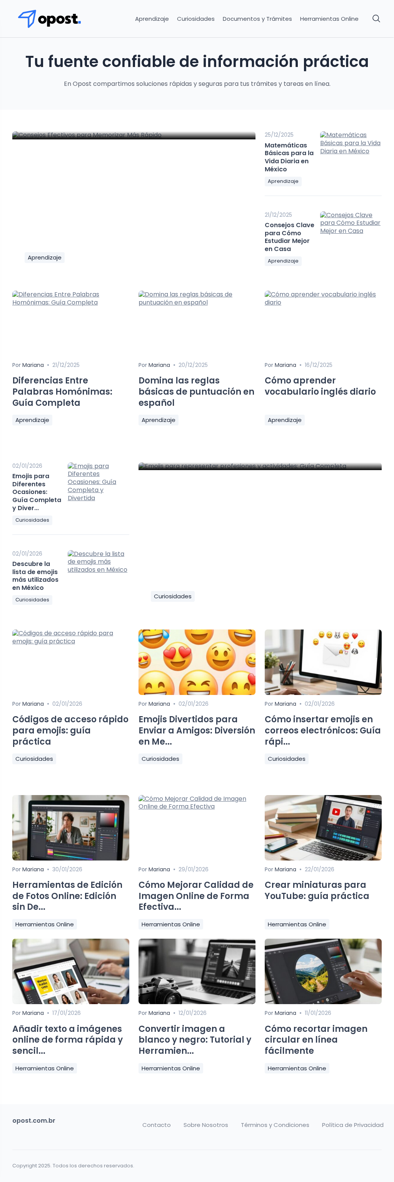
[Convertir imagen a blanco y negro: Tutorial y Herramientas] (197, 1002)
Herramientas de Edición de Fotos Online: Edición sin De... (67, 896)
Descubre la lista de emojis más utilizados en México (35, 575)
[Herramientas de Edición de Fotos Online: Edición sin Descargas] (70, 858)
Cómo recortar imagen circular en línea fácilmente (316, 1040)
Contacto (156, 1125)
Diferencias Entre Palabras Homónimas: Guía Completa (62, 392)
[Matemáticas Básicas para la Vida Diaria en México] (351, 154)
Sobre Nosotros (206, 1125)
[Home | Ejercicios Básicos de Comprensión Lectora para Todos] (55, 18)
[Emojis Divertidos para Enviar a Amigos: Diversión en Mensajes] (197, 692)
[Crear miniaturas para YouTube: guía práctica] (323, 858)
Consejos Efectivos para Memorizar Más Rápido (130, 240)
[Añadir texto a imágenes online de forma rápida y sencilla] (70, 1002)
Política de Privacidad (353, 1125)
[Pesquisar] (377, 19)
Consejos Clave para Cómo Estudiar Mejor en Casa (289, 237)
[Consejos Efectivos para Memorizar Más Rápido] (133, 135)
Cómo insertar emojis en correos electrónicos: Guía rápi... (323, 730)
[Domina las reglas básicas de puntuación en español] (197, 302)
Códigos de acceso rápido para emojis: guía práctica (70, 730)
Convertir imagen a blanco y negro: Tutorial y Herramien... (195, 1040)
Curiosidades (196, 19)
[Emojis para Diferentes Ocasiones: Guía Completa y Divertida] (98, 485)
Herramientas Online (329, 19)
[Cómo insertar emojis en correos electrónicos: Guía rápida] (323, 692)
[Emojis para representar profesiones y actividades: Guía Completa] (260, 466)
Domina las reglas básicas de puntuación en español (196, 392)
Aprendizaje (152, 19)
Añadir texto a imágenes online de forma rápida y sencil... (67, 1040)
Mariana (45, 225)
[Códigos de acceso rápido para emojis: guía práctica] (70, 641)
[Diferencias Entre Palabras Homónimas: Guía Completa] (70, 302)
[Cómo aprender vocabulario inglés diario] (323, 302)
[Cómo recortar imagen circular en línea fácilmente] (323, 1002)
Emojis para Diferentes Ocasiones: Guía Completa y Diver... (36, 492)
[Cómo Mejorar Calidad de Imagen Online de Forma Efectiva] (197, 806)
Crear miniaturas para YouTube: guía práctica (317, 890)
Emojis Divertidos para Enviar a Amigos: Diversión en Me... (197, 730)
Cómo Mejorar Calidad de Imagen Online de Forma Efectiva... (196, 896)
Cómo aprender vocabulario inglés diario (320, 386)
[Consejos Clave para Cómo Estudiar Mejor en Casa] (351, 234)
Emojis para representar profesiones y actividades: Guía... (236, 573)
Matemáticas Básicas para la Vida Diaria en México (289, 157)
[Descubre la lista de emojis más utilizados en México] (98, 573)
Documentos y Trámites (257, 19)
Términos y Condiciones (275, 1125)
